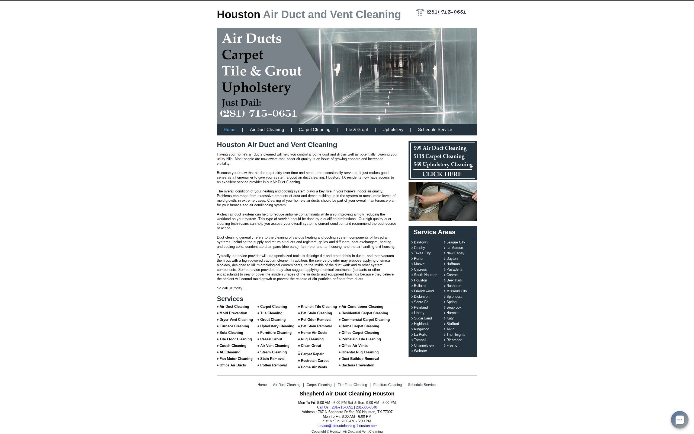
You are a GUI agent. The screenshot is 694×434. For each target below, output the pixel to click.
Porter (418, 258)
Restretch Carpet (315, 361)
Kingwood (421, 329)
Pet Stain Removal (316, 326)
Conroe (452, 275)
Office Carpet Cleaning (360, 333)
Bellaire (420, 286)
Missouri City (456, 291)
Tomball (420, 340)
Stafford (452, 324)
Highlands (421, 324)
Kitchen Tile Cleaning (319, 307)
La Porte (420, 334)
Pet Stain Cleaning (316, 313)
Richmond (454, 340)
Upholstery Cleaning (277, 326)
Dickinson (421, 296)
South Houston (425, 275)
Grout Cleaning (273, 320)
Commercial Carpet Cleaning (366, 320)
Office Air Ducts (233, 365)
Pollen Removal (273, 365)
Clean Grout (311, 346)
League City (455, 242)
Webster (420, 351)
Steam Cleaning (273, 352)
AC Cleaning (230, 352)
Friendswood (424, 291)
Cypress (420, 269)
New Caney (455, 253)
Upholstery (393, 129)
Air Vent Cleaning (275, 346)
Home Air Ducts (314, 333)
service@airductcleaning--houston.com (347, 426)
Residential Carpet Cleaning (365, 313)
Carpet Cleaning (314, 129)
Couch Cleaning (233, 346)
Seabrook (453, 307)
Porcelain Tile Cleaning (361, 339)
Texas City (422, 253)
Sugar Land (423, 318)
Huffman (453, 264)
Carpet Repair (312, 354)
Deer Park (454, 280)
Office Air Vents (355, 346)
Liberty (419, 313)
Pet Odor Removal (316, 320)
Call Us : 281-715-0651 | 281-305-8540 (347, 407)
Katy (450, 318)
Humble (452, 313)
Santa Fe (421, 302)
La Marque (454, 248)
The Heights (455, 334)
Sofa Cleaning (231, 333)
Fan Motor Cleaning (236, 359)
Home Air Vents (314, 367)
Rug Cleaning (312, 339)
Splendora (454, 296)
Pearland (421, 307)
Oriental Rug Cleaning (360, 352)
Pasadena (454, 269)
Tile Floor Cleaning (236, 339)
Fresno (451, 345)
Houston (420, 280)
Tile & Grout (356, 129)
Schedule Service (435, 129)
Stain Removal (272, 359)
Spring (451, 302)
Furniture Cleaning (276, 333)
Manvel (419, 264)
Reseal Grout (271, 339)
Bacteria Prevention (358, 365)
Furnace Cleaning (234, 326)
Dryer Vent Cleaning (236, 320)
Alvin (450, 329)
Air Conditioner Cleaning (362, 307)
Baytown (421, 242)
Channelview (424, 345)
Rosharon (453, 286)
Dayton (452, 258)
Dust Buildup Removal (360, 359)
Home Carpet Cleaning (360, 326)
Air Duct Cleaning (267, 129)
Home (229, 129)
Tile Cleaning (271, 313)
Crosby (419, 248)
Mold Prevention (233, 313)
